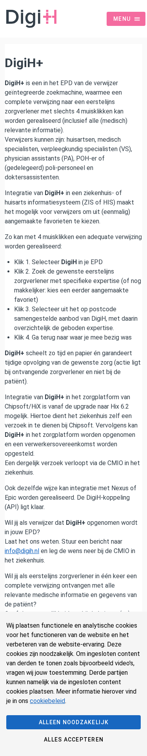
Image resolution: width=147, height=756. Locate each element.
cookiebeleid (47, 701)
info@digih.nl (22, 551)
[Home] (28, 19)
